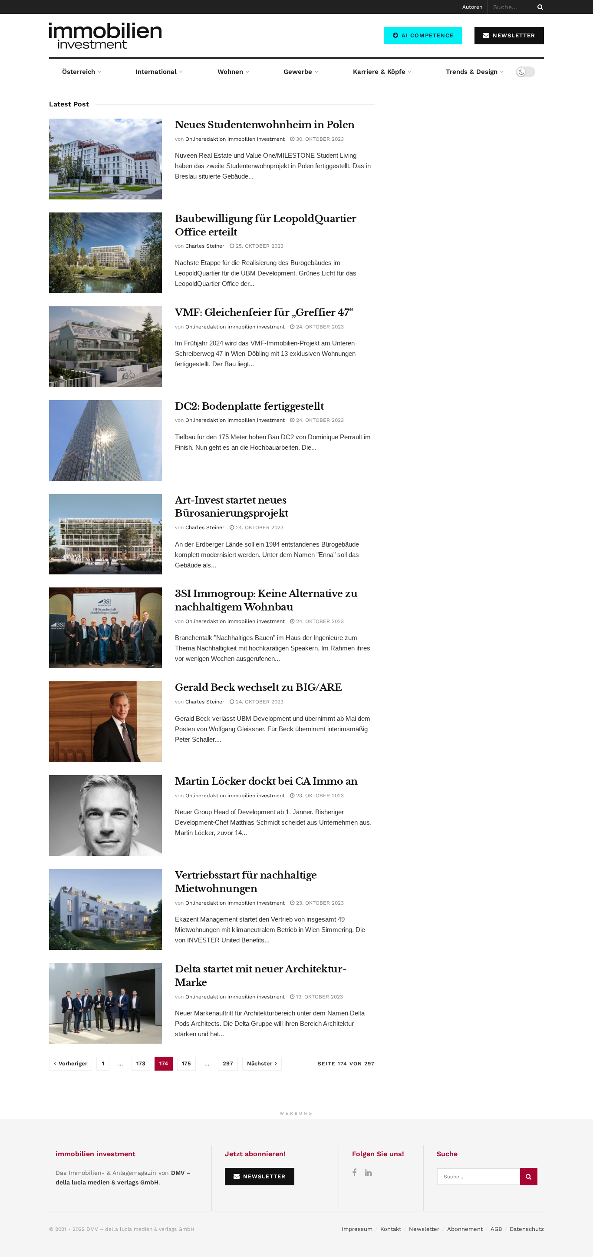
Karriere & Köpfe (379, 72)
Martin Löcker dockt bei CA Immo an (266, 781)
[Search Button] (538, 7)
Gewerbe (297, 72)
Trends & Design (471, 72)
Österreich (78, 72)
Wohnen (230, 72)
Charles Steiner (204, 246)
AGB (496, 1229)
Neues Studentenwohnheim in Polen (265, 125)
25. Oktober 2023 (258, 246)
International (156, 72)
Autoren (472, 7)
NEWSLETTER (513, 35)
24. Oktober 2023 (319, 327)
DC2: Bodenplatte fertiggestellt (249, 406)
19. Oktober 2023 (318, 997)
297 (228, 1063)
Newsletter (424, 1229)
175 (186, 1063)
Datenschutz (527, 1229)
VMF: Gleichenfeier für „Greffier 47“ (264, 312)
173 (140, 1063)
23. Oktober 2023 (319, 796)
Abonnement (465, 1229)
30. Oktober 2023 (319, 139)
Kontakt (390, 1229)
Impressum (357, 1229)
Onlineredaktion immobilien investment (235, 139)
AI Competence (426, 35)
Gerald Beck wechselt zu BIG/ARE (258, 687)
